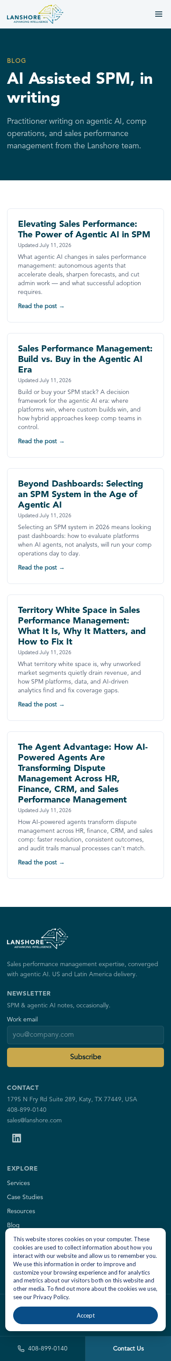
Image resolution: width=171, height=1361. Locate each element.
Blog (13, 1225)
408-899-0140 (26, 1110)
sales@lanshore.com (34, 1120)
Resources (21, 1211)
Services (18, 1183)
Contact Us (128, 1349)
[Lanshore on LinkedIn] (16, 1138)
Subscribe (85, 1057)
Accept (86, 1315)
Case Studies (25, 1197)
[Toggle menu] (158, 14)
